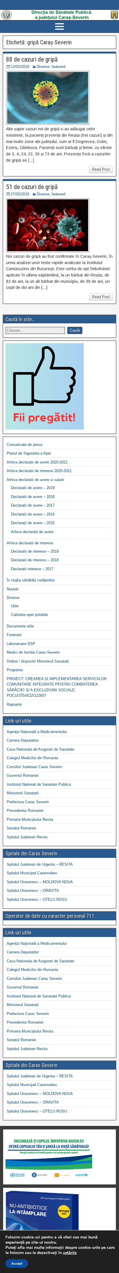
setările (70, 1252)
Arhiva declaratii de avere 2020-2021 (37, 462)
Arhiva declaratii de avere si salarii (35, 480)
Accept (16, 1263)
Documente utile (20, 626)
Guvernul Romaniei (22, 775)
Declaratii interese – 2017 (32, 569)
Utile (14, 606)
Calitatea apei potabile (29, 614)
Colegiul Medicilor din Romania (32, 758)
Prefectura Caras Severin (28, 802)
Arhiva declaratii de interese (30, 543)
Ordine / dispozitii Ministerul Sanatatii (38, 661)
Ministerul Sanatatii (23, 793)
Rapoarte (14, 704)
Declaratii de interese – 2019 (35, 551)
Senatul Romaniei (21, 828)
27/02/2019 (20, 194)
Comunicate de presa (24, 444)
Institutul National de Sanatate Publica (39, 784)
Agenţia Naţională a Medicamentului (37, 732)
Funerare (14, 635)
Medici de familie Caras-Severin (33, 652)
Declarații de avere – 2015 (33, 523)
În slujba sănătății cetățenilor (31, 580)
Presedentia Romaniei (25, 810)
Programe (15, 670)
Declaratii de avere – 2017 (33, 505)
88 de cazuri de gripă (32, 59)
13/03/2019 (20, 66)
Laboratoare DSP (21, 644)
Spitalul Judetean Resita (27, 837)
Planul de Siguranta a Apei (29, 453)
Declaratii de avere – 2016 (33, 514)
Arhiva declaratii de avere (32, 532)
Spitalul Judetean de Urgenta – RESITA (40, 864)
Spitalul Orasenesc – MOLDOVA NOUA (40, 882)
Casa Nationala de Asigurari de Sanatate (40, 749)
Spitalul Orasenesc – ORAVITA (33, 890)
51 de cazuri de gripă (32, 186)
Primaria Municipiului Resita (30, 819)
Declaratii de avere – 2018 (33, 497)
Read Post (101, 169)
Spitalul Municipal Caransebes (32, 873)
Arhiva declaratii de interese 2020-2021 (39, 471)
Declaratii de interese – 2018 (35, 560)
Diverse (43, 66)
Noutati (12, 589)
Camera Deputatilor (23, 740)
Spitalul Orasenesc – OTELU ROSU (37, 899)
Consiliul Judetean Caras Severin (34, 767)
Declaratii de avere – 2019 (33, 488)
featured (58, 66)
